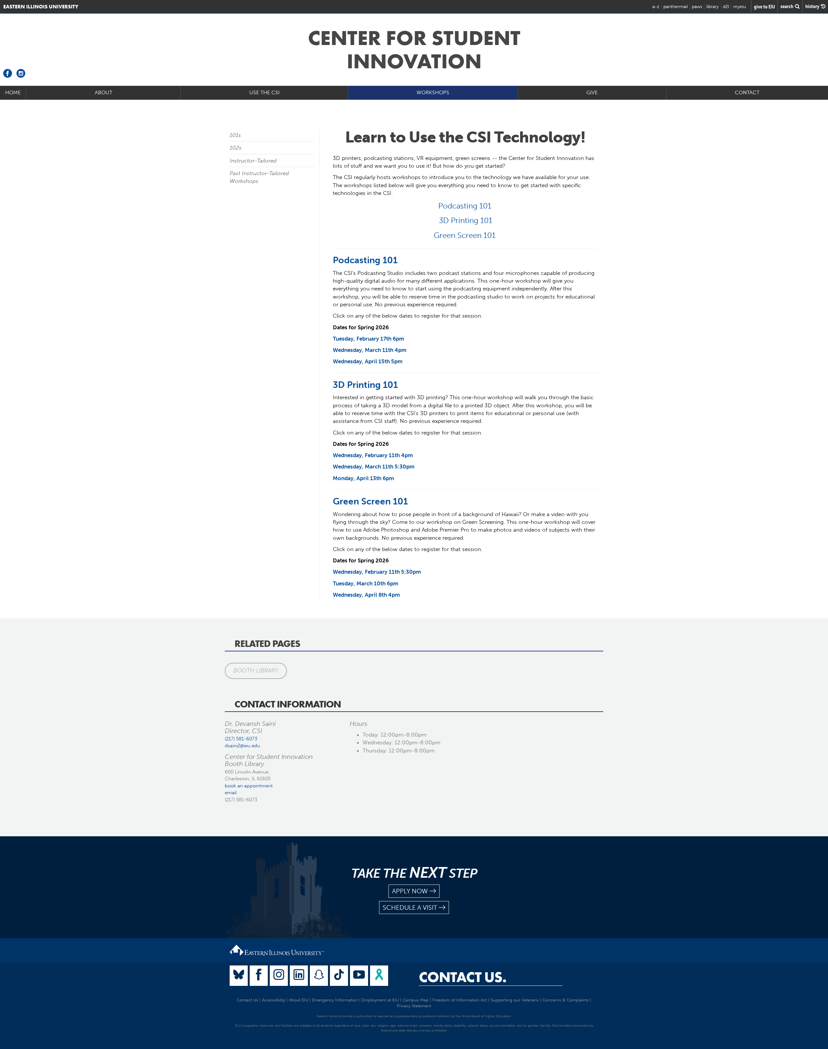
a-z (655, 6)
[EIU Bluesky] (239, 975)
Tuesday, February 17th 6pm (368, 338)
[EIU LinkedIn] (299, 975)
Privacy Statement (414, 1005)
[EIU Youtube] (359, 975)
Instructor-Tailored (253, 160)
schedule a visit (410, 907)
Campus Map (416, 1000)
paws (697, 6)
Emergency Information (335, 1000)
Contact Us (247, 1000)
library (712, 6)
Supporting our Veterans (515, 1000)
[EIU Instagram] (279, 975)
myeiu (739, 6)
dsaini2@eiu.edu (242, 746)
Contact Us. (463, 977)
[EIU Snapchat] (319, 975)
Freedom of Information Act (459, 1000)
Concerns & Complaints (565, 1000)
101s (235, 135)
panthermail (675, 6)
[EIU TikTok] (339, 975)
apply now (410, 891)
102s (236, 147)
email (231, 792)
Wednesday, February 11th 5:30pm (377, 572)
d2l (726, 6)
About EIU (298, 1000)
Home (13, 92)
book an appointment (249, 786)
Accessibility (273, 1000)
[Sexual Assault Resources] (379, 975)
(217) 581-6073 (241, 739)
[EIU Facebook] (259, 975)
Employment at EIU (380, 1000)
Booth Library (256, 670)
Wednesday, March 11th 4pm (370, 350)
